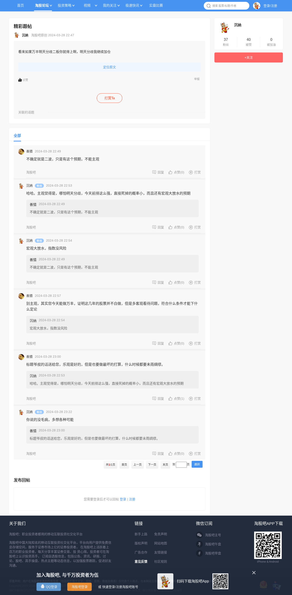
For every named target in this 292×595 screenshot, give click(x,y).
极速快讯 (132, 5)
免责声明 (160, 534)
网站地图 (160, 543)
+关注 (249, 57)
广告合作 (141, 552)
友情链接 (160, 552)
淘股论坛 (42, 5)
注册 (132, 499)
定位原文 (109, 67)
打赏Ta (109, 98)
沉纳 (29, 185)
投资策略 (64, 5)
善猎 (29, 151)
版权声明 (141, 543)
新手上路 (141, 534)
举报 (197, 79)
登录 (123, 499)
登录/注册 (270, 6)
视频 (87, 5)
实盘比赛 (156, 5)
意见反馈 (141, 561)
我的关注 (110, 5)
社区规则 (160, 561)
